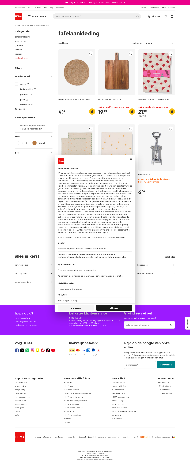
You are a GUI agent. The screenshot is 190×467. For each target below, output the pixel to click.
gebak (17, 411)
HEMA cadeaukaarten (73, 408)
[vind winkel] (171, 325)
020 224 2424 (75, 318)
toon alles (20, 109)
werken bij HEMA (119, 386)
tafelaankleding (23, 37)
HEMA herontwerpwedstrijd (75, 400)
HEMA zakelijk (118, 400)
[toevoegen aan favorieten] (91, 54)
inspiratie (67, 419)
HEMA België (163, 382)
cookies (126, 437)
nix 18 (136, 437)
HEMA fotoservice (71, 404)
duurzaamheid (118, 390)
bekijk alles (170, 257)
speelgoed (19, 408)
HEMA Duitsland (164, 386)
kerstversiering (21, 265)
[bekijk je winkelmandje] (172, 16)
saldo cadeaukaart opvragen (124, 411)
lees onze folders (71, 390)
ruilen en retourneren (26, 325)
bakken (18, 49)
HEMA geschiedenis (120, 397)
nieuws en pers (118, 393)
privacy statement (43, 437)
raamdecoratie (21, 404)
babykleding (20, 390)
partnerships (117, 415)
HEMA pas (68, 386)
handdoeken (20, 400)
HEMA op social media (73, 397)
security (71, 437)
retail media (117, 419)
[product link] (76, 72)
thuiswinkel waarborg (161, 437)
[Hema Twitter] (22, 350)
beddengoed (20, 393)
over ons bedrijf (118, 382)
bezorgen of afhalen (26, 321)
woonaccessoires (22, 397)
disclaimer (59, 437)
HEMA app (68, 382)
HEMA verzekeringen (73, 415)
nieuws (67, 422)
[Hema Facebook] (17, 350)
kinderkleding (20, 386)
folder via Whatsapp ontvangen (77, 393)
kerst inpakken (21, 273)
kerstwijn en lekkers (145, 273)
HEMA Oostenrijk (165, 393)
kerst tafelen (27, 25)
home (17, 25)
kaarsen (18, 54)
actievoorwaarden (119, 408)
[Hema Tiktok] (48, 350)
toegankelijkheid (86, 437)
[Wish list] (166, 16)
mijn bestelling (23, 318)
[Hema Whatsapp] (27, 350)
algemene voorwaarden (108, 437)
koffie (17, 415)
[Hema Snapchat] (37, 350)
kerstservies (20, 41)
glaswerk (19, 45)
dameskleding (21, 382)
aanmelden (166, 365)
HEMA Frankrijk (164, 390)
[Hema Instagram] (32, 350)
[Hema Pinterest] (43, 350)
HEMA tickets (69, 411)
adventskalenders (23, 282)
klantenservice (118, 404)
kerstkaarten (143, 265)
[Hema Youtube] (53, 350)
